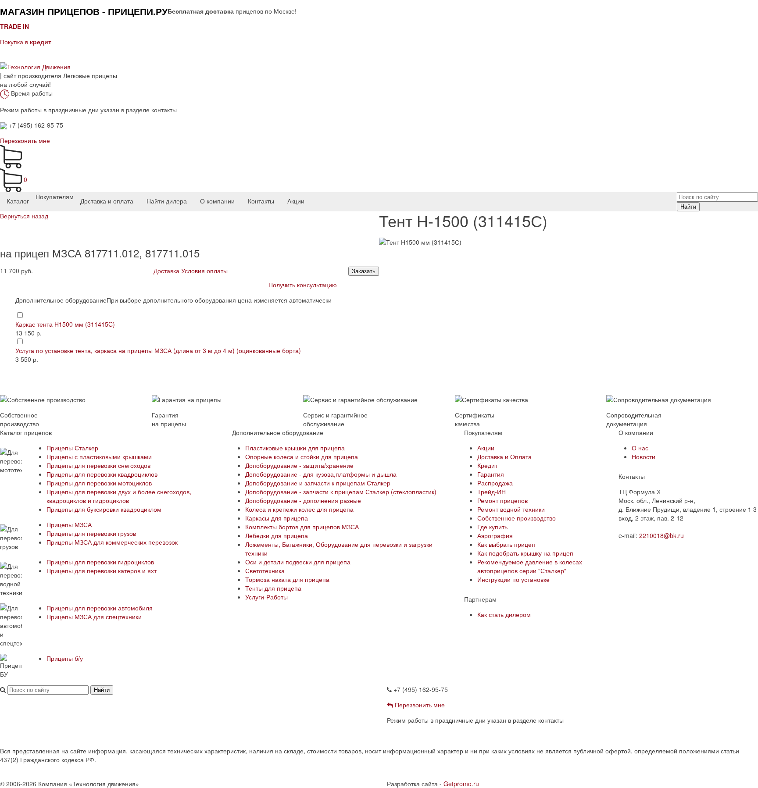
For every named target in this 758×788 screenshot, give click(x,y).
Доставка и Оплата (504, 456)
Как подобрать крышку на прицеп (525, 553)
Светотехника (265, 570)
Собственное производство (516, 517)
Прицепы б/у (64, 658)
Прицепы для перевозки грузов (91, 533)
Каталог (18, 200)
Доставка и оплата (106, 200)
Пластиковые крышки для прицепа (295, 447)
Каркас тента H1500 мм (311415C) (65, 324)
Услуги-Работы (266, 596)
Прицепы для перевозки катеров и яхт (101, 570)
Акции (295, 200)
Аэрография (495, 535)
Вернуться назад (24, 215)
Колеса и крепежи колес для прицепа (299, 509)
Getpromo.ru (461, 783)
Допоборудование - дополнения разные (303, 500)
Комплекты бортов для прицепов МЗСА (302, 526)
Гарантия (490, 474)
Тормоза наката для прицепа (287, 579)
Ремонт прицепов (502, 500)
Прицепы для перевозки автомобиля (99, 607)
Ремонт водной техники (511, 509)
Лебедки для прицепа (276, 535)
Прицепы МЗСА (69, 524)
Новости (643, 456)
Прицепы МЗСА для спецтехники (94, 616)
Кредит (487, 465)
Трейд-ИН (491, 491)
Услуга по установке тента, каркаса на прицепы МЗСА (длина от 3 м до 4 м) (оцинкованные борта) (158, 350)
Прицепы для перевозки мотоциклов (99, 482)
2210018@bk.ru (661, 535)
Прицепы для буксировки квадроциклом (103, 509)
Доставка (166, 270)
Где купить (492, 526)
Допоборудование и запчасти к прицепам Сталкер (317, 482)
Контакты (261, 200)
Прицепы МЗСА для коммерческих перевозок (112, 542)
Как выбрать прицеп (506, 544)
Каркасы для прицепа (276, 517)
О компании (217, 200)
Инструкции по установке (513, 579)
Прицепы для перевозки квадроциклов (101, 474)
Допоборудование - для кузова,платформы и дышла (321, 474)
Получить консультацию (302, 284)
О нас (640, 447)
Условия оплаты (204, 270)
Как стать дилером (504, 614)
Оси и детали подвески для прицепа (297, 561)
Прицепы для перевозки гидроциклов (100, 561)
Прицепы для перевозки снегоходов (98, 465)
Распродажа (495, 482)
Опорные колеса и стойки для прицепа (301, 456)
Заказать (363, 271)
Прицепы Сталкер (72, 447)
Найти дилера (167, 200)
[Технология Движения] (35, 65)
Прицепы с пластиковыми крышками (99, 456)
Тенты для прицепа (273, 588)
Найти (688, 206)
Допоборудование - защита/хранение (299, 465)
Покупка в (25, 41)
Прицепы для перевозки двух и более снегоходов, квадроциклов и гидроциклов (118, 496)
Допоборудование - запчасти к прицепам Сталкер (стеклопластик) (340, 491)
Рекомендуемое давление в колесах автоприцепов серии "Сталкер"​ (529, 566)
